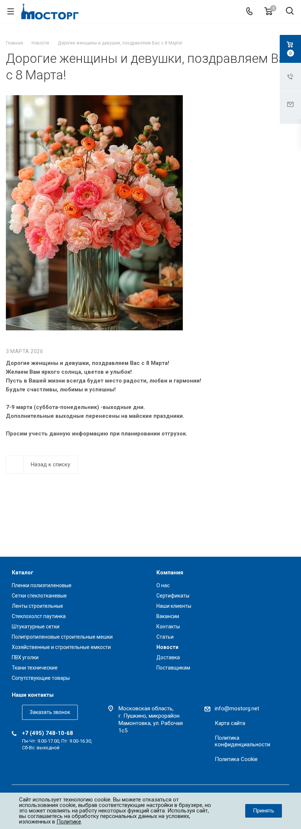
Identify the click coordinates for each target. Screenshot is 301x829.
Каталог (22, 572)
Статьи (165, 637)
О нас (163, 585)
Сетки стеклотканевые (39, 596)
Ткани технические (35, 668)
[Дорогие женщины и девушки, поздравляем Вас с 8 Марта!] (94, 99)
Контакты (168, 626)
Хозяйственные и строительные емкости (61, 647)
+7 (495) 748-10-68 (47, 733)
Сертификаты (172, 596)
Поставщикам (173, 668)
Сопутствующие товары (41, 678)
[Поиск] (290, 11)
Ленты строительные (37, 606)
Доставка (168, 657)
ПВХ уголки (25, 657)
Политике (69, 821)
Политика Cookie (236, 759)
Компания (169, 572)
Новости (167, 647)
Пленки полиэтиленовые (42, 585)
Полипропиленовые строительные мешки (62, 637)
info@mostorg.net (237, 708)
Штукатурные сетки (35, 626)
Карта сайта (230, 723)
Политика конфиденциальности (242, 741)
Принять (263, 810)
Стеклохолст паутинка (39, 616)
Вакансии (167, 616)
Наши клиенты (173, 606)
